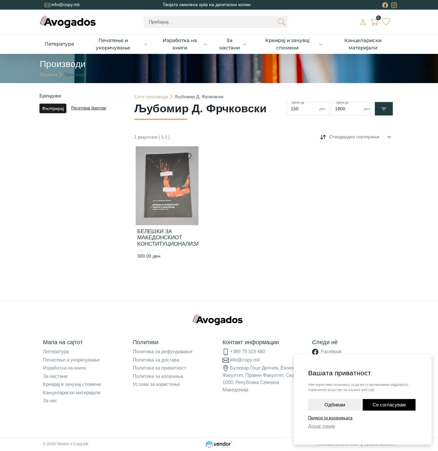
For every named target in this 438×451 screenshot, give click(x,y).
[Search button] (281, 22)
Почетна (48, 74)
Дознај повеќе (321, 426)
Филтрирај (53, 108)
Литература (59, 44)
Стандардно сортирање (354, 136)
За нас (50, 400)
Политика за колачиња (158, 376)
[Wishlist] (386, 22)
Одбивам (334, 404)
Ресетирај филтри (88, 108)
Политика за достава (156, 359)
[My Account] (363, 22)
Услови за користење (156, 384)
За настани (229, 44)
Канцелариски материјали (363, 44)
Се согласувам (389, 404)
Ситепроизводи (151, 96)
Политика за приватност (159, 367)
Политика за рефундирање (162, 351)
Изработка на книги (180, 44)
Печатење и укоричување (113, 44)
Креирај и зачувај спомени (287, 44)
